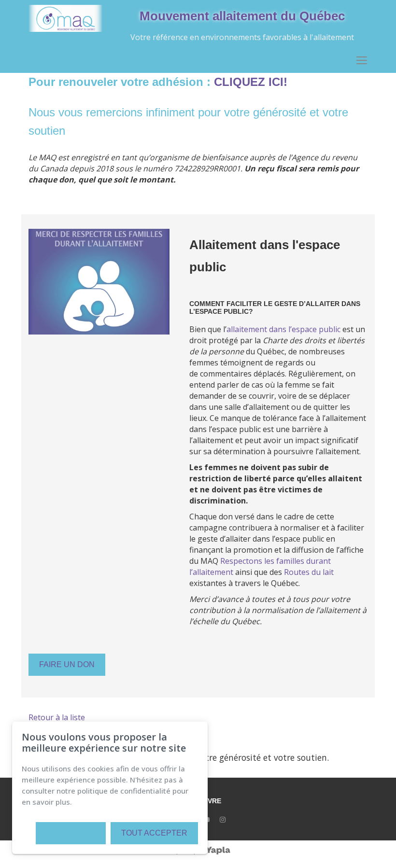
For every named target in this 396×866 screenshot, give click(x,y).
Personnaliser (71, 833)
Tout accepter (154, 833)
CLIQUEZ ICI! (250, 81)
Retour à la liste (56, 717)
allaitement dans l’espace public (283, 329)
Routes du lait (309, 572)
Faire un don (67, 664)
